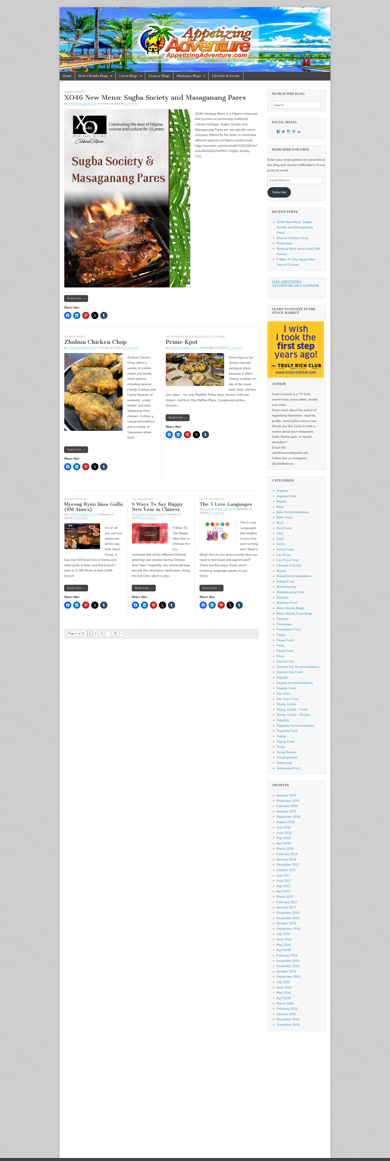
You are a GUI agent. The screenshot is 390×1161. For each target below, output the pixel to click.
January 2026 (286, 795)
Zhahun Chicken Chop (95, 341)
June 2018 (284, 833)
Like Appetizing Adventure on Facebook (295, 283)
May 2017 (283, 886)
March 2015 (285, 1003)
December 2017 (287, 864)
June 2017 (284, 880)
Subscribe (279, 192)
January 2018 (286, 859)
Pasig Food (284, 651)
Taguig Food (285, 741)
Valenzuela (284, 763)
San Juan (283, 693)
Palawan (282, 618)
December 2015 (287, 961)
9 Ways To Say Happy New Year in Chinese (157, 506)
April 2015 (283, 998)
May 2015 (283, 992)
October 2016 (286, 923)
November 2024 (287, 800)
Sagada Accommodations (294, 683)
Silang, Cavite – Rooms (293, 714)
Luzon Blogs (128, 76)
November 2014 (287, 1024)
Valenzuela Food (288, 768)
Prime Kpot (182, 341)
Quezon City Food (213, 336)
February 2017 (287, 902)
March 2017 (285, 896)
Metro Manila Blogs (93, 76)
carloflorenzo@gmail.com (82, 103)
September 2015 (288, 976)
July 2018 (283, 827)
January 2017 (286, 907)
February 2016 (287, 955)
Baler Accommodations (292, 512)
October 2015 (286, 971)
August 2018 (285, 822)
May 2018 (283, 838)
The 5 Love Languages (226, 504)
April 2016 (283, 950)
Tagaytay (282, 720)
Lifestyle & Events (226, 76)
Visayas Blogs (159, 76)
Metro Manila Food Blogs (183, 336)
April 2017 (283, 891)
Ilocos (280, 544)
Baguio (281, 501)
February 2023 (287, 806)
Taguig (281, 736)
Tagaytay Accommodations (295, 725)
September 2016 (288, 928)
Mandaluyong (286, 586)
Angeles (282, 490)
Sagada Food (286, 688)
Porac (280, 656)
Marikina (282, 597)
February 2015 (287, 1008)
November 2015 (287, 966)
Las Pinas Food (287, 560)
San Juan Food (287, 699)
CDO (279, 533)
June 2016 (284, 939)
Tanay (280, 746)
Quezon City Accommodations (297, 667)
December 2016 (287, 912)
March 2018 (285, 848)
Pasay (280, 634)
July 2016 (283, 934)
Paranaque (284, 624)
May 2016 (283, 945)
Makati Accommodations (293, 576)
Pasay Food (285, 640)
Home (67, 76)
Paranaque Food (288, 629)
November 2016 (287, 918)
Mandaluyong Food (290, 592)
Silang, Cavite (286, 704)
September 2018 (288, 816)
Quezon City (285, 661)
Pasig (280, 645)
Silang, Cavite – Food (291, 709)
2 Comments (80, 518)
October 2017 (286, 870)
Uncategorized (74, 91)
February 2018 (287, 854)
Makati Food (285, 581)
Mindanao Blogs (189, 76)
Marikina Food (286, 602)
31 (115, 633)
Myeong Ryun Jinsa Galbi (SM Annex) (93, 506)
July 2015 (283, 982)
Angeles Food (286, 496)
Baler (280, 506)
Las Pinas (283, 555)
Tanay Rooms (286, 752)
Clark (280, 539)
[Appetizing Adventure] (195, 39)
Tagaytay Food (287, 730)
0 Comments (131, 103)
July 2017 (283, 875)
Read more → (76, 298)
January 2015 (286, 1014)
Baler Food (284, 517)
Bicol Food (284, 528)
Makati (281, 571)
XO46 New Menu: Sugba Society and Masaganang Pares (155, 97)
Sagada (282, 677)
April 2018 (283, 843)
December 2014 (287, 1019)
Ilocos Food (284, 549)
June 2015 (284, 987)
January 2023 (286, 811)
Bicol (279, 523)
